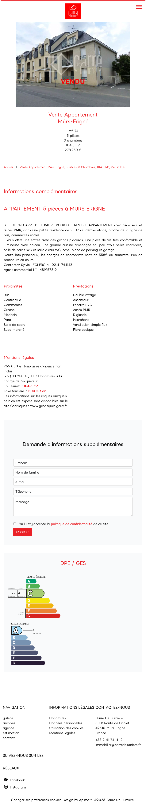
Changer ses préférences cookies (36, 800)
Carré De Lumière (109, 718)
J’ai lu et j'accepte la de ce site (63, 524)
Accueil (8, 167)
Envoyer (23, 532)
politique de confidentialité (71, 524)
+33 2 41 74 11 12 (109, 739)
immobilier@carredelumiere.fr (118, 744)
